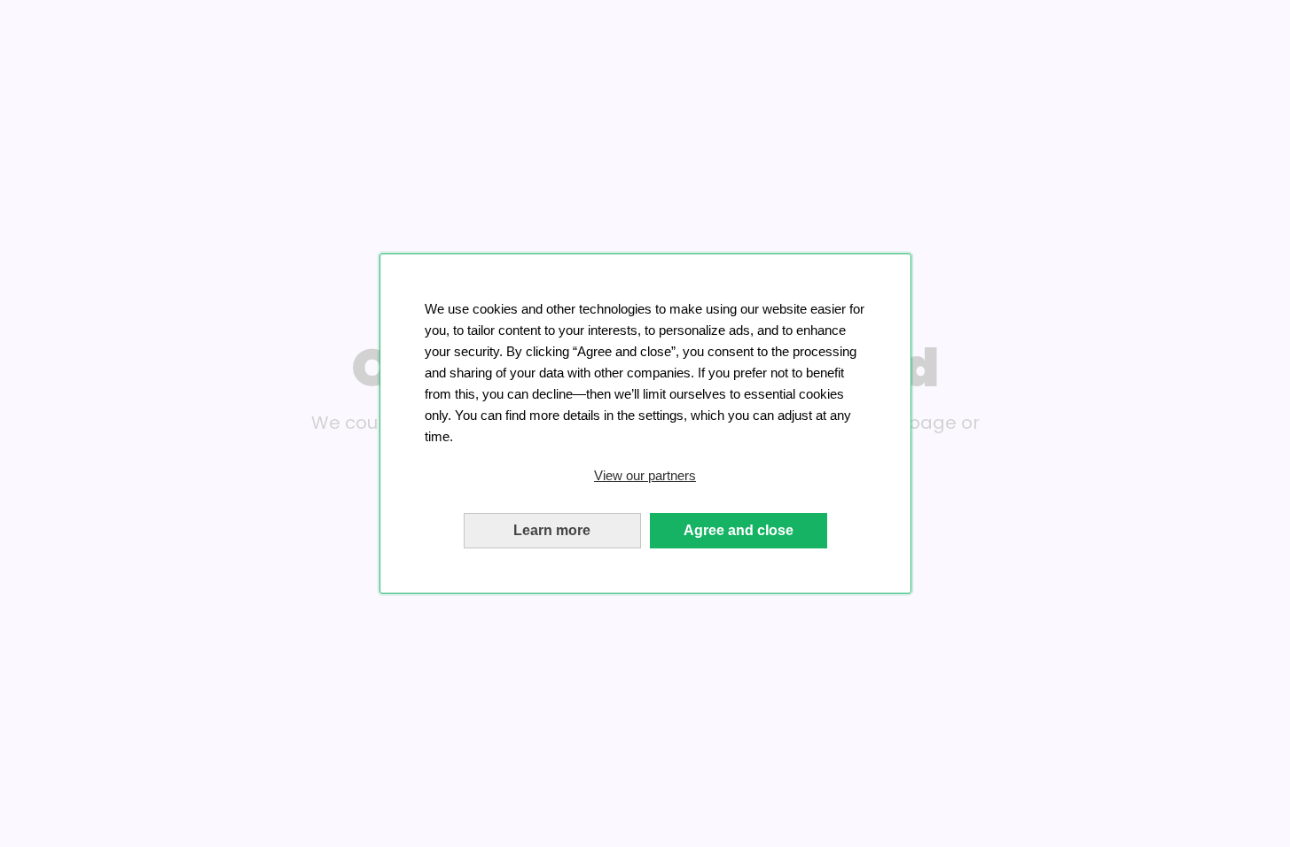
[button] (645, 475)
